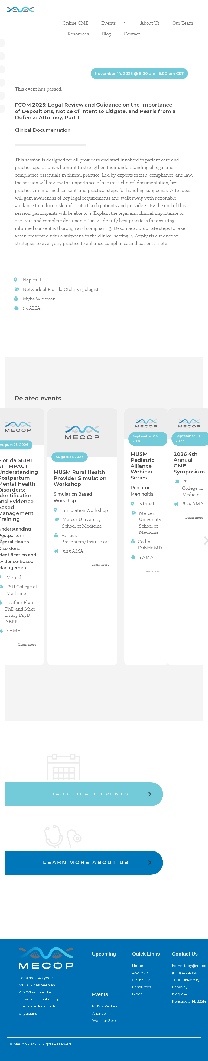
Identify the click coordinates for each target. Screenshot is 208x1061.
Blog (106, 34)
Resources (78, 34)
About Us (150, 23)
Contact (132, 34)
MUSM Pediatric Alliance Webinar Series (142, 466)
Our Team (182, 23)
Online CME (76, 23)
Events (108, 23)
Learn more (27, 644)
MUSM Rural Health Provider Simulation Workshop (79, 478)
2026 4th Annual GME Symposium (189, 463)
